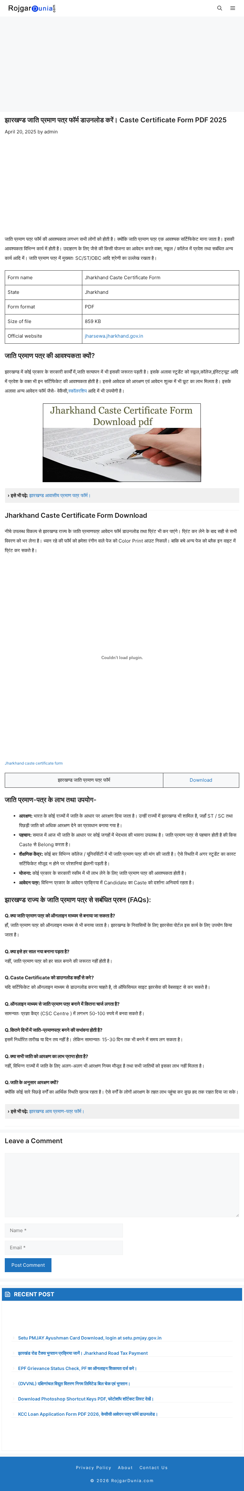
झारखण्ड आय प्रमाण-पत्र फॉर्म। (57, 1111)
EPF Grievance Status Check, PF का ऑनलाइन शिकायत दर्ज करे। (77, 1368)
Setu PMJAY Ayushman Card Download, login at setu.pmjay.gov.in (90, 1337)
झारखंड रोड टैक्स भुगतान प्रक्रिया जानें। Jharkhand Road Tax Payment (83, 1353)
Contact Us (153, 1467)
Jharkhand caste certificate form (34, 763)
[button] (219, 8)
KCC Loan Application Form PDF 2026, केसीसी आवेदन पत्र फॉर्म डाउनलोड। (88, 1414)
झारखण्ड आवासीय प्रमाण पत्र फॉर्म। (60, 495)
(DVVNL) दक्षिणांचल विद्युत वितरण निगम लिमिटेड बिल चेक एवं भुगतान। (74, 1383)
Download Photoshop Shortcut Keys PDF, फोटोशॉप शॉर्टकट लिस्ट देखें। (86, 1398)
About (125, 1467)
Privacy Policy (94, 1467)
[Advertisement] (122, 64)
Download (201, 780)
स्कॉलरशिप (77, 391)
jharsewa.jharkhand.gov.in (114, 336)
